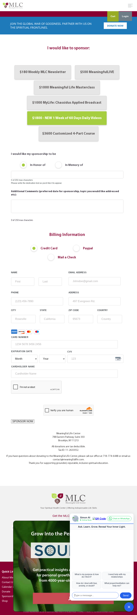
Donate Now (115, 25)
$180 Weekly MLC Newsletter (43, 72)
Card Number (19, 337)
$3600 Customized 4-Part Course (68, 133)
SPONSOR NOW (22, 421)
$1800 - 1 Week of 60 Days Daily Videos (67, 118)
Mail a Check (67, 257)
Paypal (88, 248)
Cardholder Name (23, 366)
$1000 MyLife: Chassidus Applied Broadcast (66, 103)
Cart (113, 16)
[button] (129, 607)
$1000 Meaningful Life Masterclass (67, 87)
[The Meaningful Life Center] (13, 5)
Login (125, 16)
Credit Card (49, 248)
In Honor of (37, 165)
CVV (69, 351)
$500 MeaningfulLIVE (97, 72)
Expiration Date (21, 351)
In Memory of (74, 165)
